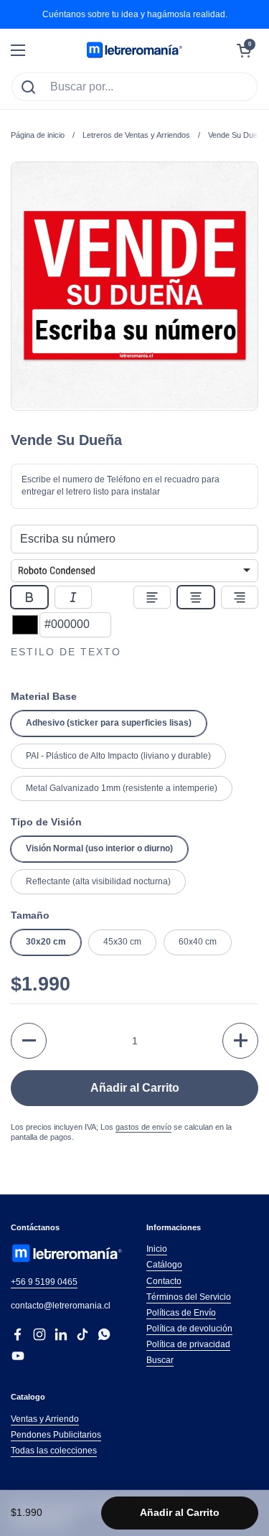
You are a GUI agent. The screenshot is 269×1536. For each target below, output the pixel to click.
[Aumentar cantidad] (240, 1041)
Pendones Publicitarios (56, 1435)
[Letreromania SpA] (134, 50)
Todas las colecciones (54, 1451)
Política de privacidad (188, 1344)
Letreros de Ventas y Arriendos (136, 135)
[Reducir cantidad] (29, 1041)
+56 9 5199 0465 (44, 1282)
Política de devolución (189, 1329)
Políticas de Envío (181, 1313)
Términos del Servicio (188, 1297)
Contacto (163, 1281)
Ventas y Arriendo (45, 1419)
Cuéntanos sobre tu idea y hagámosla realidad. (134, 14)
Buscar (160, 1360)
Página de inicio (38, 135)
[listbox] (134, 570)
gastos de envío (143, 1127)
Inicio (156, 1249)
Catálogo (164, 1265)
